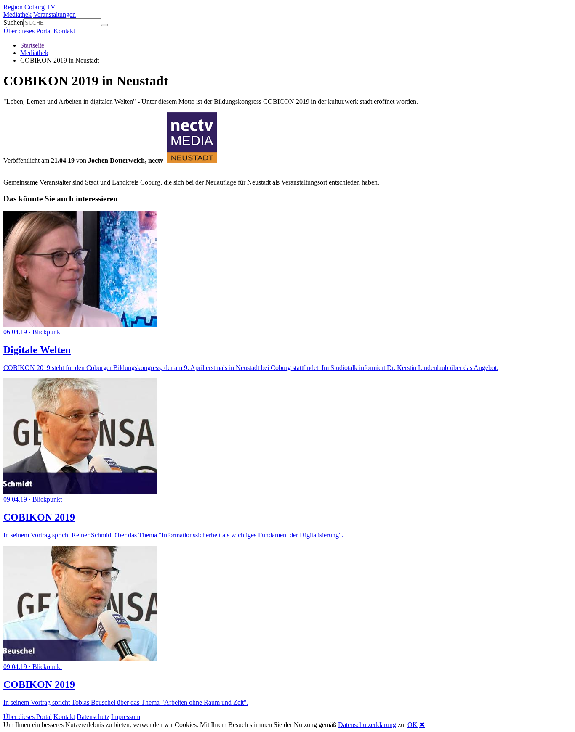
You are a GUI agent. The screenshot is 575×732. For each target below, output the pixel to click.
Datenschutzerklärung (367, 724)
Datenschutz (93, 716)
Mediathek (17, 14)
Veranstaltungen (54, 14)
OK (412, 724)
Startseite (32, 45)
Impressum (125, 716)
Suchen (13, 22)
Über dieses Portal (27, 30)
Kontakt (64, 30)
